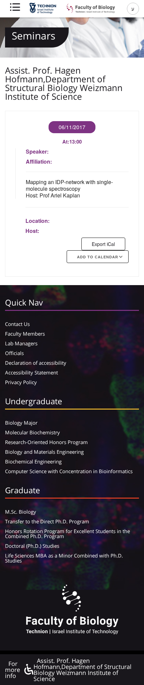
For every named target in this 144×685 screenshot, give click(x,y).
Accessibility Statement (31, 372)
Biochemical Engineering (33, 461)
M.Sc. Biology (20, 511)
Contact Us (17, 324)
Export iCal (103, 244)
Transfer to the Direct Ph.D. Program (47, 521)
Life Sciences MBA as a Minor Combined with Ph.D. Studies (64, 558)
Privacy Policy (21, 382)
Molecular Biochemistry (32, 432)
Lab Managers (21, 343)
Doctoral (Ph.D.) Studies (32, 545)
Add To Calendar (97, 257)
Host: (32, 231)
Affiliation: (39, 161)
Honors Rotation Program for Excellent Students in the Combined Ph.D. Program (67, 533)
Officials (14, 353)
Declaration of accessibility (35, 362)
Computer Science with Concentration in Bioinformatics (69, 471)
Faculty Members (25, 333)
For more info (12, 670)
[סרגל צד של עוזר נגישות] (28, 670)
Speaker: (37, 151)
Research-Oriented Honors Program (46, 442)
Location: (37, 221)
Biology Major (21, 422)
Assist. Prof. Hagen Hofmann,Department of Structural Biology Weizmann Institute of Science (82, 670)
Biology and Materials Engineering (44, 451)
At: (65, 141)
